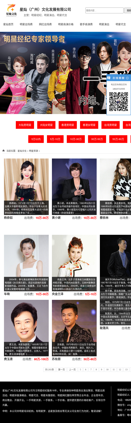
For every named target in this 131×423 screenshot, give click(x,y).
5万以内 (36, 139)
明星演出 (104, 24)
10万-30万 (76, 139)
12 (120, 369)
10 (107, 369)
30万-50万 (97, 139)
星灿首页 (8, 24)
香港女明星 (89, 125)
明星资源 (33, 150)
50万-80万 (118, 139)
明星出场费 (26, 24)
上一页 (72, 369)
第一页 (61, 369)
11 (114, 369)
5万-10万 (55, 139)
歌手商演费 (86, 24)
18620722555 (119, 89)
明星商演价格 (65, 24)
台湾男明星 (110, 125)
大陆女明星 (46, 125)
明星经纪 (42, 390)
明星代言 (121, 24)
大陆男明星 (25, 125)
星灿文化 (22, 150)
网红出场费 (45, 24)
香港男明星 (67, 125)
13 (126, 369)
